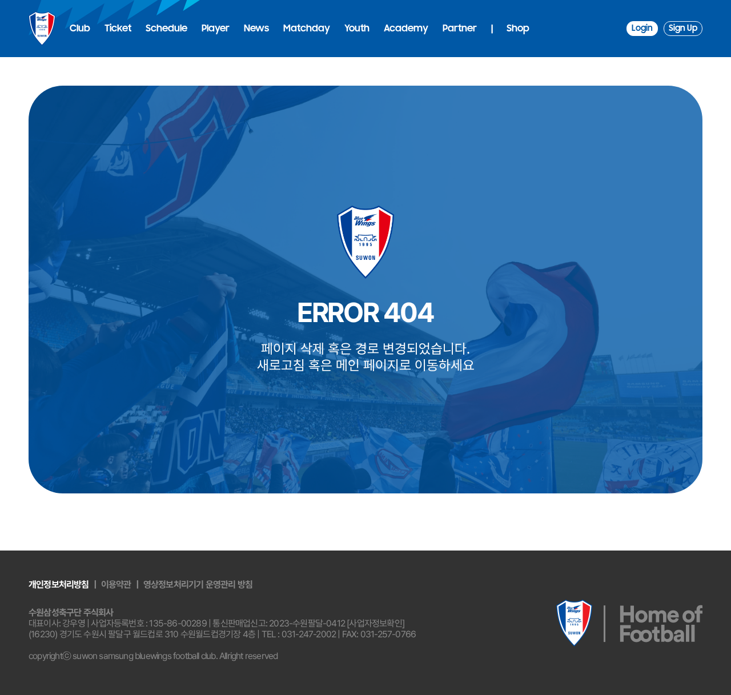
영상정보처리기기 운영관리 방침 (197, 584)
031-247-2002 (309, 634)
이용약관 (116, 584)
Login (642, 28)
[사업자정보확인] (375, 623)
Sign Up (683, 28)
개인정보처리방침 (59, 584)
